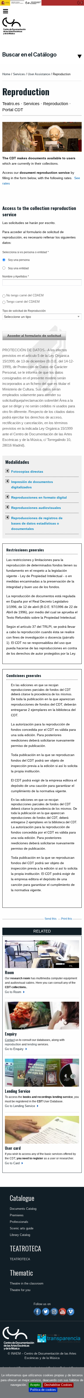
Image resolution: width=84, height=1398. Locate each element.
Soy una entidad (18, 268)
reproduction (13, 1044)
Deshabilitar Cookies (58, 1385)
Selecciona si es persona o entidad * (25, 252)
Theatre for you (20, 1290)
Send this (50, 918)
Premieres (17, 1215)
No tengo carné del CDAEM (25, 295)
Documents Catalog (23, 1208)
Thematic (21, 1272)
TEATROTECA (25, 1248)
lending (32, 1044)
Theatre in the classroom (26, 1283)
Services (19, 74)
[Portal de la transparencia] (58, 1338)
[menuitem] (74, 11)
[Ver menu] (5, 10)
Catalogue (22, 1198)
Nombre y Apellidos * (15, 276)
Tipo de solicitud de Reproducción (24, 310)
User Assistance (39, 74)
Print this (66, 918)
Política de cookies (43, 1389)
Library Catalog (20, 1235)
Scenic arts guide (21, 1228)
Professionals (19, 1222)
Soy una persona (18, 260)
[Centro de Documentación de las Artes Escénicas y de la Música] (14, 26)
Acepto (35, 1385)
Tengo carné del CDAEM (23, 301)
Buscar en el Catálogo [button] (29, 54)
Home (6, 74)
